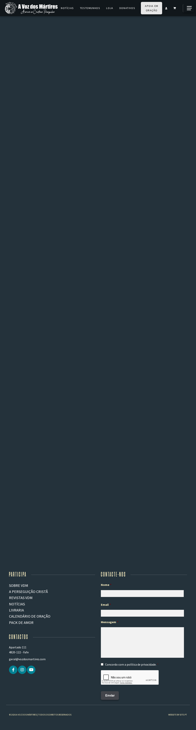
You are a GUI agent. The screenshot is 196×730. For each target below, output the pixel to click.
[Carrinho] (174, 8)
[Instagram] (22, 670)
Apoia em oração (151, 8)
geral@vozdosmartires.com (27, 659)
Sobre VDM (18, 585)
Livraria (16, 610)
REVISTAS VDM (21, 597)
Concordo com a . (130, 664)
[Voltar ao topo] (186, 721)
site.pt (183, 714)
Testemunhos (90, 8)
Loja (109, 8)
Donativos (127, 8)
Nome (106, 585)
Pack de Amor (21, 622)
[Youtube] (31, 670)
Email (106, 605)
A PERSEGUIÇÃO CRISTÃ (28, 591)
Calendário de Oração (29, 616)
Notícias (67, 8)
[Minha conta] (166, 8)
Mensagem (109, 622)
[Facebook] (13, 670)
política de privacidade (141, 664)
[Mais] (188, 8)
